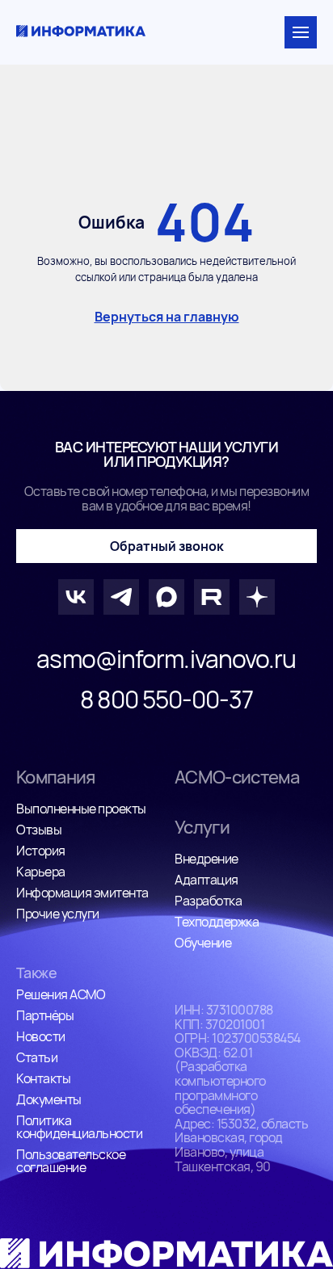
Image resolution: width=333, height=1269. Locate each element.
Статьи (36, 1057)
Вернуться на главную (167, 317)
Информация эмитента (82, 892)
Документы (49, 1099)
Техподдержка (217, 921)
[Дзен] (257, 597)
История (40, 850)
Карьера (40, 871)
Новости (40, 1036)
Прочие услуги (57, 913)
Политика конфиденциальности (79, 1127)
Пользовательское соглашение (70, 1161)
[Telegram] (121, 597)
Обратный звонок (167, 546)
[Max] (166, 597)
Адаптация (206, 879)
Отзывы (38, 829)
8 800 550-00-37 (166, 699)
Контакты (43, 1078)
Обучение (203, 942)
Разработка (208, 900)
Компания (55, 777)
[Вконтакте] (76, 597)
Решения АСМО (60, 994)
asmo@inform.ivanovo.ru (166, 659)
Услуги (202, 827)
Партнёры (45, 1015)
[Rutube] (212, 597)
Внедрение (206, 858)
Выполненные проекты (81, 808)
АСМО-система (237, 777)
